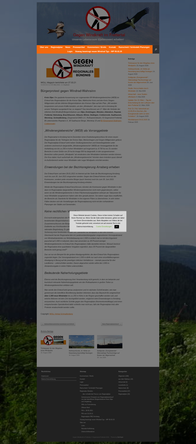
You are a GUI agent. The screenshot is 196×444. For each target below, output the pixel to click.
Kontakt (112, 47)
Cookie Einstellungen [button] (104, 226)
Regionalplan (57, 47)
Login (69, 51)
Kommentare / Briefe (96, 47)
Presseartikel (79, 47)
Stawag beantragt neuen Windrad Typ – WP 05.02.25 (98, 51)
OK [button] (117, 226)
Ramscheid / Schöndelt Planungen (134, 47)
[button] (156, 49)
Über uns (44, 47)
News (67, 47)
